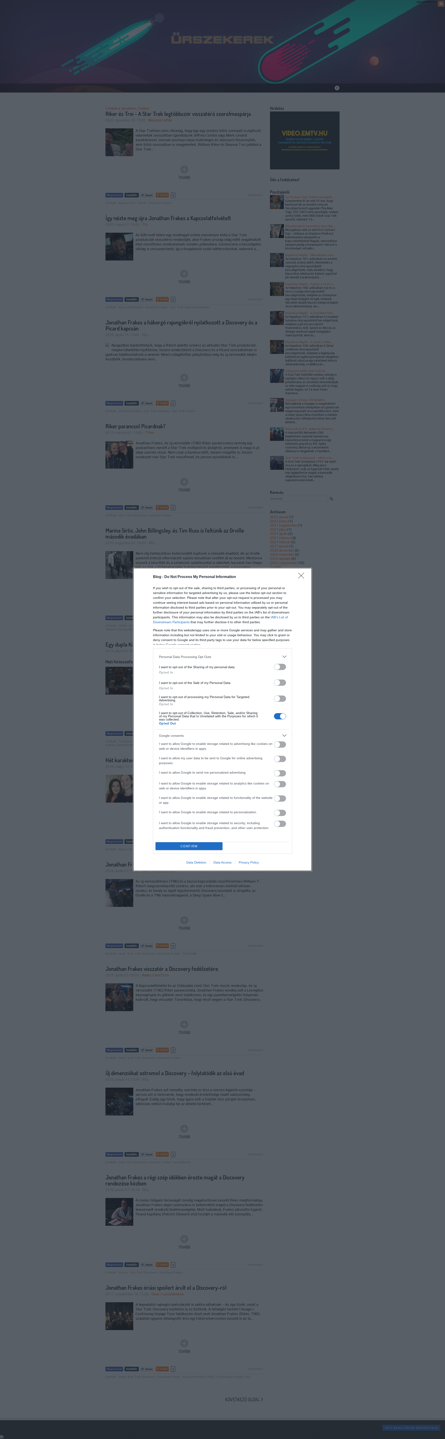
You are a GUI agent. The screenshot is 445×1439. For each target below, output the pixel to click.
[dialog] (222, 719)
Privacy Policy (249, 862)
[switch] (280, 667)
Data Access (222, 862)
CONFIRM (189, 846)
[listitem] (222, 656)
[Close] (302, 577)
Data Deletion (196, 862)
